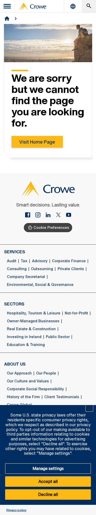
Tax (24, 261)
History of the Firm (23, 397)
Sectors (14, 304)
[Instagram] (40, 215)
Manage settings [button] (48, 468)
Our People (46, 373)
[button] (89, 408)
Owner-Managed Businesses (33, 321)
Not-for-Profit (76, 313)
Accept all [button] (48, 481)
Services (14, 252)
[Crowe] (32, 6)
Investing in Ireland (24, 337)
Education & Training (26, 345)
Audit (11, 261)
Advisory (40, 261)
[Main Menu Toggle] (7, 6)
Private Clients (71, 269)
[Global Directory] (73, 6)
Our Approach (19, 373)
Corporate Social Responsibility (35, 389)
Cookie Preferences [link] (51, 227)
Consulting (17, 269)
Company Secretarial (26, 277)
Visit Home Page (37, 141)
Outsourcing (42, 269)
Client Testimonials (61, 397)
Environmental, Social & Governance (40, 285)
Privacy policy (16, 510)
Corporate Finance (69, 261)
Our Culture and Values (28, 381)
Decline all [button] (48, 494)
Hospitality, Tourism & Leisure (33, 313)
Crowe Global (19, 405)
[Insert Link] (30, 215)
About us (15, 364)
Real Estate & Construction (31, 329)
